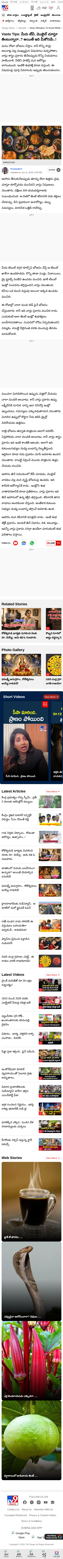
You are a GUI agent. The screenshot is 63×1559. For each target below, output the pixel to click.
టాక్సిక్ (43, 21)
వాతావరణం (55, 21)
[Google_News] (24, 543)
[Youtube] (15, 543)
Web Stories (12, 1158)
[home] (3, 15)
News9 (5, 2)
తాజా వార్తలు (13, 15)
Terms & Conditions (31, 1521)
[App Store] (41, 1538)
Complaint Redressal (16, 1515)
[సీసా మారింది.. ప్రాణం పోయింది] (25, 741)
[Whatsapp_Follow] (32, 543)
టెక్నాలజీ (33, 21)
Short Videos (14, 697)
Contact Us (13, 1509)
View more (50, 697)
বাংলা (53, 2)
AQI (44, 7)
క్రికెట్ (36, 15)
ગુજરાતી (44, 2)
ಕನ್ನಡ (24, 2)
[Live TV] (50, 8)
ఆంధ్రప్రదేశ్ (45, 15)
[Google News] (52, 1502)
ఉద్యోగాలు (9, 21)
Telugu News (8, 28)
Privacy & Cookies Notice (42, 1515)
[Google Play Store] (21, 1535)
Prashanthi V (16, 169)
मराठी (34, 2)
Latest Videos (13, 975)
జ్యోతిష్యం (22, 21)
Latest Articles (14, 791)
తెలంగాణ (56, 15)
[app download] (31, 8)
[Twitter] (32, 1502)
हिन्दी (13, 2)
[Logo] (5, 8)
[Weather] (38, 8)
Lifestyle (21, 28)
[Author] (5, 170)
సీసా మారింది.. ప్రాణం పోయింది (20, 776)
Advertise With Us (43, 1509)
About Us (27, 1509)
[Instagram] (39, 1502)
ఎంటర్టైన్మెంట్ (26, 15)
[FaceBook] (25, 1502)
